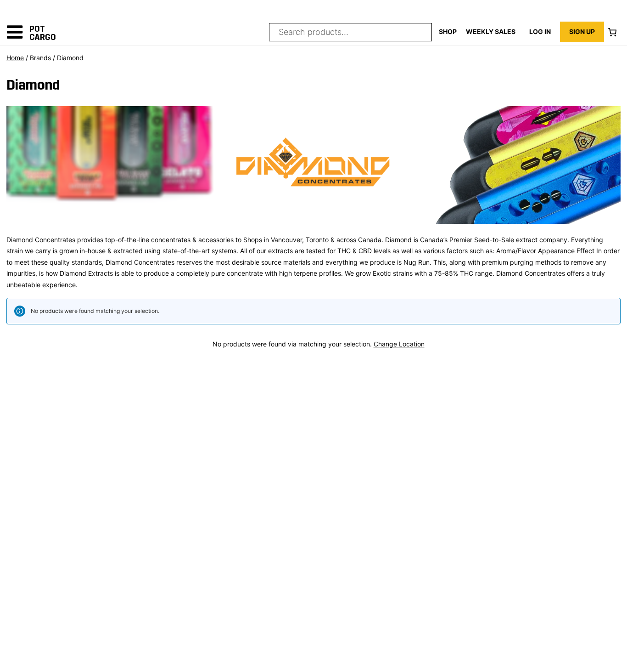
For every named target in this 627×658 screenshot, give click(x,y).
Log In (540, 31)
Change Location (399, 344)
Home (15, 58)
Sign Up (582, 31)
